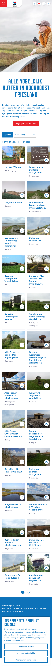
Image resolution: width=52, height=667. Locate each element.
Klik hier (5, 608)
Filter (8, 135)
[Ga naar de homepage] (14, 4)
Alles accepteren (26, 646)
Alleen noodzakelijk (26, 653)
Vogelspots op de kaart (26, 123)
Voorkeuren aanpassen (26, 660)
